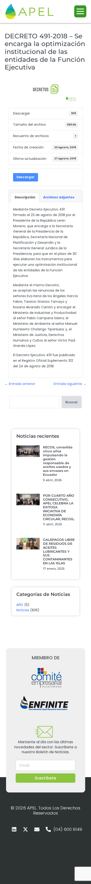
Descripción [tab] (25, 197)
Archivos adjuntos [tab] (58, 197)
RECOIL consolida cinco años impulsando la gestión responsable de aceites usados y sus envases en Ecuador (58, 461)
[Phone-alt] (48, 829)
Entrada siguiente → (70, 383)
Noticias (22, 610)
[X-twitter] (25, 829)
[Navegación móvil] (80, 11)
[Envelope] (37, 829)
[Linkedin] (14, 829)
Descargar (26, 177)
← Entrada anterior (20, 383)
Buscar (71, 402)
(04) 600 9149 (67, 829)
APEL (19, 604)
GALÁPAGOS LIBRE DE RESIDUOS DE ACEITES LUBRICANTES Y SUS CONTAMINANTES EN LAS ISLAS (59, 551)
